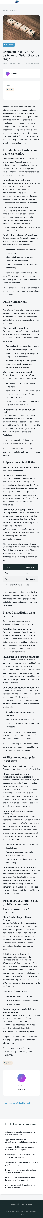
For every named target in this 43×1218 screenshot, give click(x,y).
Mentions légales (17, 1204)
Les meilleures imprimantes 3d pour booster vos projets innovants (20, 1178)
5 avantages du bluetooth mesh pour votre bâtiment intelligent (19, 1148)
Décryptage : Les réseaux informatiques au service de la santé (21, 1171)
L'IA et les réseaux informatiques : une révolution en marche (20, 1186)
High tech (13, 10)
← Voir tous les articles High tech (16, 1103)
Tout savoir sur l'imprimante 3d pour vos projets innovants (21, 1163)
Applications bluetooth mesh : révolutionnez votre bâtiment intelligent (21, 1140)
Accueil (5, 10)
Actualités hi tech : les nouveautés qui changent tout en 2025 (20, 1133)
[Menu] (27, 2)
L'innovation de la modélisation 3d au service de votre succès (20, 1156)
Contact (29, 1204)
